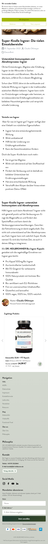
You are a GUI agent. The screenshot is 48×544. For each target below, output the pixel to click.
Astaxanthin (6, 415)
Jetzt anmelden (24, 518)
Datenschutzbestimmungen (29, 524)
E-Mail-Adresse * (7, 508)
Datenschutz (6, 389)
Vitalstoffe (5, 419)
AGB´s (4, 385)
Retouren (5, 407)
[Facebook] (8, 483)
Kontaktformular (7, 396)
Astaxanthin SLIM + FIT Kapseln (17, 358)
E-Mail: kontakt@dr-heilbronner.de (12, 467)
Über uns (5, 427)
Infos (4, 382)
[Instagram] (3, 483)
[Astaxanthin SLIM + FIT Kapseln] (24, 336)
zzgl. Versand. (15, 366)
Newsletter (6, 404)
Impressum (5, 393)
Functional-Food (7, 422)
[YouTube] (12, 483)
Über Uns (5, 431)
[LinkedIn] (17, 483)
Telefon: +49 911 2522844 (10, 464)
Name (4, 499)
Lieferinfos (5, 400)
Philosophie (6, 434)
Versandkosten (24, 540)
